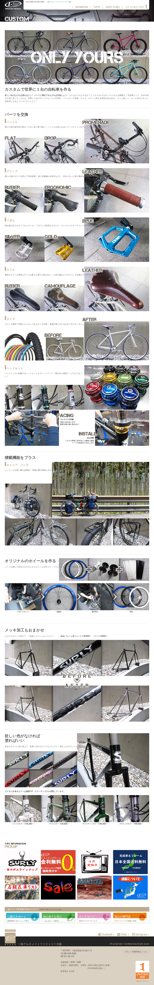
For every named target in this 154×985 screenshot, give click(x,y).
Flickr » (124, 934)
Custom (17, 19)
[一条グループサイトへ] (136, 6)
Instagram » (142, 934)
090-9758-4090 (70, 953)
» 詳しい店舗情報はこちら (136, 951)
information (81, 7)
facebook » (107, 934)
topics (96, 7)
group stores (113, 7)
